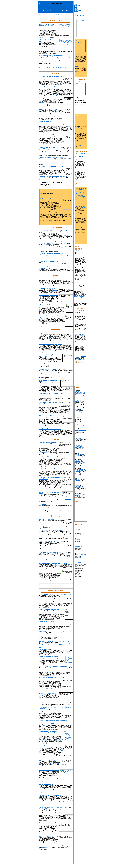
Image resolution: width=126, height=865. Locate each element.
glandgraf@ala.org (78, 546)
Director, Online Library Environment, (80, 157)
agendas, (51, 185)
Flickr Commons (51, 734)
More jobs (79, 183)
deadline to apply (78, 145)
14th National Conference (56, 245)
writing (68, 564)
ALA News (76, 4)
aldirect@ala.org (78, 557)
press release (64, 57)
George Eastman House (46, 732)
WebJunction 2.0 (43, 631)
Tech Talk (76, 8)
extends (51, 337)
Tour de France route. (43, 644)
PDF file (70, 158)
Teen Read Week (67, 235)
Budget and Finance (79, 420)
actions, (47, 185)
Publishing (76, 9)
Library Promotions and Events (80, 335)
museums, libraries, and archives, (47, 667)
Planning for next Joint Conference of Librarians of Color (54, 176)
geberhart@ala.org (78, 539)
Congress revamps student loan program (50, 333)
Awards (75, 7)
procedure (41, 36)
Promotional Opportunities (80, 357)
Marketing (77, 401)
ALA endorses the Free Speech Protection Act (51, 157)
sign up (60, 510)
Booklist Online (77, 5)
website (54, 150)
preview (60, 84)
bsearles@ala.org (83, 554)
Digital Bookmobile (44, 709)
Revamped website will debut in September (50, 76)
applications (41, 102)
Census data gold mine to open (47, 594)
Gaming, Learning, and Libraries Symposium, (79, 296)
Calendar (76, 11)
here (77, 57)
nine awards (54, 290)
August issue (80, 54)
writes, (43, 725)
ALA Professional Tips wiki (80, 359)
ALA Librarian (82, 362)
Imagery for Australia (43, 649)
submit (44, 155)
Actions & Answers (77, 10)
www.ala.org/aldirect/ (78, 562)
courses (45, 271)
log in (57, 95)
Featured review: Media (46, 198)
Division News (76, 6)
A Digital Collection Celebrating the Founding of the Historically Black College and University (80, 205)
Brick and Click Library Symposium (80, 480)
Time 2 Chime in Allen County (47, 760)
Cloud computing (43, 504)
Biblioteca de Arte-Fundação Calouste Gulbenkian (51, 740)
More (78, 501)
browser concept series (43, 452)
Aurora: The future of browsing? (47, 442)
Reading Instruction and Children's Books (80, 431)
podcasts (44, 847)
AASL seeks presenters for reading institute (51, 253)
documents (58, 185)
